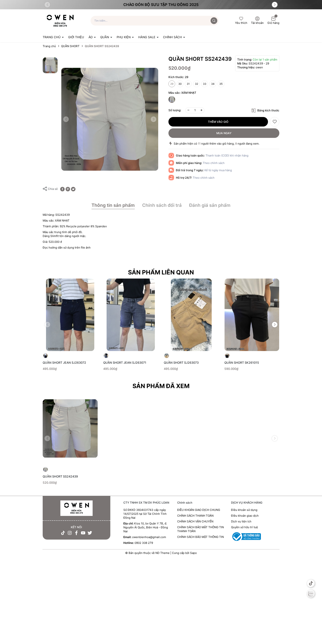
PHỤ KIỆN (124, 37)
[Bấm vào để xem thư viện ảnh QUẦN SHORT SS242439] (109, 119)
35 (221, 83)
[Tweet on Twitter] (73, 189)
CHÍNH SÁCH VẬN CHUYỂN (195, 521)
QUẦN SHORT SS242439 (60, 476)
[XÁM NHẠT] (171, 99)
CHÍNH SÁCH (173, 37)
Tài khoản (257, 23)
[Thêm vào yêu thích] (274, 122)
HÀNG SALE (147, 37)
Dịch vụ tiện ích (241, 521)
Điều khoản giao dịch (245, 515)
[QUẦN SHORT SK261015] (251, 315)
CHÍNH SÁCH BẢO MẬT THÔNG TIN (200, 537)
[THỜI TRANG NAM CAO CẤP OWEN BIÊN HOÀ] (76, 508)
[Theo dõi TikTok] (63, 533)
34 (212, 83)
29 (171, 83)
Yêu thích (241, 23)
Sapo (193, 553)
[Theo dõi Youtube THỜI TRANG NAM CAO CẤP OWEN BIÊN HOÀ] (83, 533)
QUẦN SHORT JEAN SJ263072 (64, 362)
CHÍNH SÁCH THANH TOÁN (195, 515)
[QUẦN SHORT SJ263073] (191, 315)
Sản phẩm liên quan (161, 272)
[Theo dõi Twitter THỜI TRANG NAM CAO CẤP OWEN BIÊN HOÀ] (90, 533)
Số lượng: (174, 110)
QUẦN (105, 37)
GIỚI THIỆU (76, 37)
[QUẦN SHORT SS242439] (70, 428)
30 (180, 83)
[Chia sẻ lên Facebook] (62, 189)
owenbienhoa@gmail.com (149, 537)
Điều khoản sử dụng (244, 510)
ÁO (91, 37)
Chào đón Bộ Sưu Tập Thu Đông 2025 (161, 4)
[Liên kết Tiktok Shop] (311, 583)
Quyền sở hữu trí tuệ (244, 527)
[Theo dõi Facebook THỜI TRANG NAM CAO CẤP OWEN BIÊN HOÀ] (76, 533)
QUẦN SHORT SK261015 (241, 362)
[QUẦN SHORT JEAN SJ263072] (70, 315)
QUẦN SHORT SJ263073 (181, 362)
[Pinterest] (68, 189)
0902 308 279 (144, 543)
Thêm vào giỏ (218, 122)
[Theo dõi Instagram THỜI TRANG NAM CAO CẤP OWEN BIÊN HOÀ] (70, 533)
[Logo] (60, 20)
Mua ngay (223, 133)
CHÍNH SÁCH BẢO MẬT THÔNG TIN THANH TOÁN (200, 529)
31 (188, 83)
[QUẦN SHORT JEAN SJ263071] (130, 315)
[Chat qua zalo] (311, 593)
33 (204, 83)
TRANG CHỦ (52, 37)
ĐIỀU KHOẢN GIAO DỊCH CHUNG (198, 510)
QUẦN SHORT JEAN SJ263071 (124, 362)
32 (196, 83)
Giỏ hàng (273, 23)
